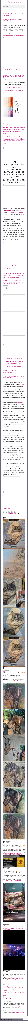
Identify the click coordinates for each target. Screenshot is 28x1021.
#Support (15, 882)
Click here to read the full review (14, 358)
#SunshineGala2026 (15, 880)
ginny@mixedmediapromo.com (18, 1012)
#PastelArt (18, 682)
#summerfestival (15, 979)
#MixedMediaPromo (21, 928)
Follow (4, 518)
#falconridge (21, 978)
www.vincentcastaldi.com (8, 680)
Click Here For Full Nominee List (14, 87)
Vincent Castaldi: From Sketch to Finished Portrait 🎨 (13, 992)
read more (17, 1007)
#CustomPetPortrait (11, 682)
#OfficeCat (6, 928)
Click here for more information (14, 268)
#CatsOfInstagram (6, 929)
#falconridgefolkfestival (13, 978)
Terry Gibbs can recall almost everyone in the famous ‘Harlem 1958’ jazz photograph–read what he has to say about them (13, 282)
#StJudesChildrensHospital (8, 882)
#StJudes (9, 880)
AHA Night (21, 384)
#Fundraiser (19, 882)
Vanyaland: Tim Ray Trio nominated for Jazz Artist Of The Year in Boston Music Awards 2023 (13, 76)
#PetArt (21, 682)
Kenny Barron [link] (9, 210)
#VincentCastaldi (17, 680)
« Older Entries (6, 508)
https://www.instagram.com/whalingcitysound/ (13, 35)
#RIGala (20, 880)
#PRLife (15, 928)
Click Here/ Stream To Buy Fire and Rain (14, 90)
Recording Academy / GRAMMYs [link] (16, 212)
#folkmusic (5, 979)
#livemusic (9, 979)
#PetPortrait (5, 682)
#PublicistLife (11, 928)
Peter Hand (19, 402)
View (4, 671)
